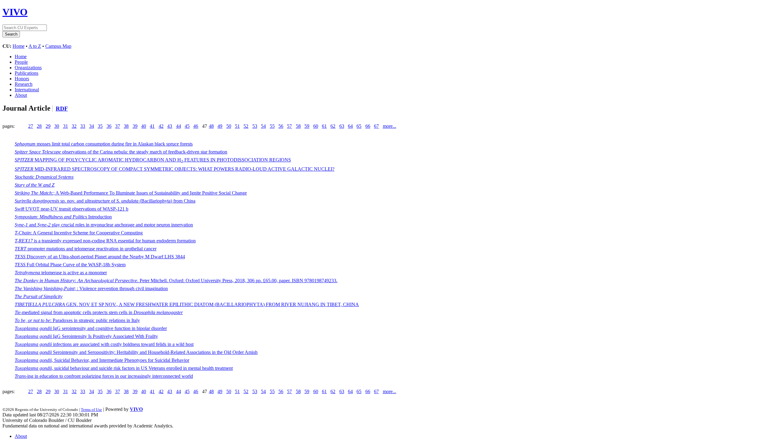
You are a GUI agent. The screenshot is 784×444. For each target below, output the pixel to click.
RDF (62, 108)
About (21, 95)
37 (117, 126)
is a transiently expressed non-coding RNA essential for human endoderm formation (105, 240)
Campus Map (58, 46)
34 (91, 126)
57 (289, 126)
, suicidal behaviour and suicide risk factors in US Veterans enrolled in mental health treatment (124, 368)
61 (324, 126)
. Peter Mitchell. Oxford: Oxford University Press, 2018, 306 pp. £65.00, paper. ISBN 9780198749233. (176, 280)
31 (65, 126)
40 (143, 126)
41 (152, 126)
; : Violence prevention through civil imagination (91, 288)
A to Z (34, 46)
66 (367, 126)
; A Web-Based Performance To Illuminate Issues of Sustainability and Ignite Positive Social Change (131, 192)
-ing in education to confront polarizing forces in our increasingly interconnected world (104, 376)
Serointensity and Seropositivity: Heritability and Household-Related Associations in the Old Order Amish (136, 352)
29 (48, 126)
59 (306, 126)
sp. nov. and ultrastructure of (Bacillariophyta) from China (105, 200)
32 (74, 126)
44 (178, 126)
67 (376, 126)
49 (219, 126)
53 (254, 126)
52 (245, 126)
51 (237, 126)
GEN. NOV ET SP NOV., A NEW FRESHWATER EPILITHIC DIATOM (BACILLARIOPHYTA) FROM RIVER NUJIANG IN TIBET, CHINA (187, 304)
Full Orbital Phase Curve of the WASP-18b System (70, 264)
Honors (22, 78)
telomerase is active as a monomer (61, 272)
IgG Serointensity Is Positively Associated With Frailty (86, 336)
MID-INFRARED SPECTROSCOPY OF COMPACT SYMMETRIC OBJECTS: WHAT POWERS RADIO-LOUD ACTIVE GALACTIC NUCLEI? (174, 169)
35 (100, 126)
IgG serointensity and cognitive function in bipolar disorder (91, 328)
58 (298, 126)
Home (18, 46)
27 (30, 126)
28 (39, 126)
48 (211, 126)
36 (109, 126)
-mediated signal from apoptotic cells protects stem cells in (99, 312)
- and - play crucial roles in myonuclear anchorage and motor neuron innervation (104, 224)
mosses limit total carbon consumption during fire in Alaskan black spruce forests (104, 143)
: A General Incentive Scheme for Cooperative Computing (79, 232)
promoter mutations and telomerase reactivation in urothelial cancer (85, 248)
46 (195, 126)
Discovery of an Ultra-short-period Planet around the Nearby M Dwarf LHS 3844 (100, 256)
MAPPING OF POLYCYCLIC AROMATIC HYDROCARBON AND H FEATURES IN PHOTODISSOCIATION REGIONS (153, 159)
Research (23, 84)
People (21, 62)
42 (161, 126)
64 (350, 126)
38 (126, 126)
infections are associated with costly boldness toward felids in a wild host (104, 344)
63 (341, 126)
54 (263, 126)
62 (332, 126)
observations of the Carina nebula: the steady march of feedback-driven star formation (121, 151)
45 (187, 126)
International (27, 89)
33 (82, 126)
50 (228, 126)
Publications (26, 73)
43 (169, 126)
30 (56, 126)
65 (358, 126)
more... (389, 126)
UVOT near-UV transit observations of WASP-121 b (71, 208)
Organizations (28, 67)
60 (315, 126)
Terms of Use (91, 409)
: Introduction (63, 216)
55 (272, 126)
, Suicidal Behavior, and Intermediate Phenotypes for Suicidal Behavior (102, 360)
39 (135, 126)
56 (280, 126)
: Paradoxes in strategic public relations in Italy (77, 320)
